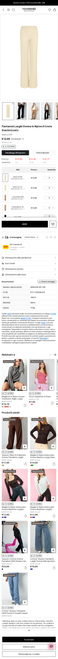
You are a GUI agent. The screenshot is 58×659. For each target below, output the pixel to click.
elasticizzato (26, 318)
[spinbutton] (49, 177)
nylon (9, 314)
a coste (53, 314)
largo (44, 323)
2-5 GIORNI (10, 147)
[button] (45, 177)
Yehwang (43, 338)
